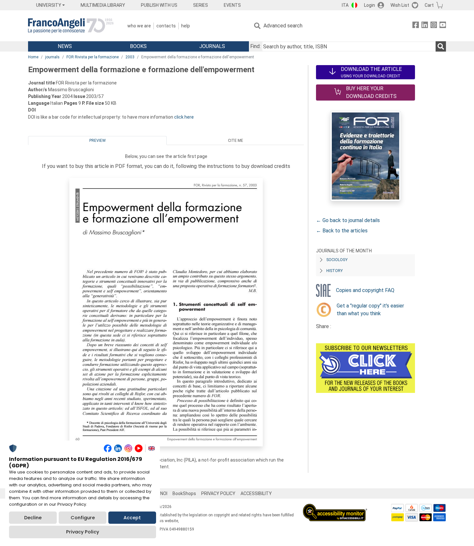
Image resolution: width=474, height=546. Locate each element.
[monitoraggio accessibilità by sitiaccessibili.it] (335, 507)
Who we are (139, 25)
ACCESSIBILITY (256, 493)
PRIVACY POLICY (218, 493)
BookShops (184, 493)
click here (184, 117)
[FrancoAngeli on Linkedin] (424, 26)
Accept (132, 517)
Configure (83, 517)
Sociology (337, 260)
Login (369, 5)
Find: (255, 46)
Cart (429, 5)
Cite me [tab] (235, 140)
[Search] (441, 46)
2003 (129, 57)
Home (33, 57)
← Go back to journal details (348, 220)
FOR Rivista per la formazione (92, 57)
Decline (33, 517)
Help (185, 25)
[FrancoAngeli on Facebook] (415, 26)
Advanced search (282, 26)
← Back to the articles (342, 231)
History (334, 270)
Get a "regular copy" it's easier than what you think (370, 310)
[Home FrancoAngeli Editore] (71, 25)
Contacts (166, 25)
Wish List (399, 5)
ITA (345, 5)
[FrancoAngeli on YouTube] (442, 26)
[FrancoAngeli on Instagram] (433, 26)
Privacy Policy (82, 532)
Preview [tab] (97, 140)
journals (52, 57)
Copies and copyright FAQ (365, 290)
